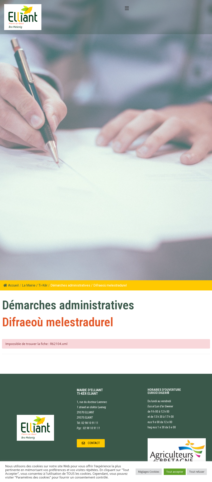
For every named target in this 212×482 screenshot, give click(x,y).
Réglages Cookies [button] (148, 472)
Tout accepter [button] (174, 472)
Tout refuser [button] (196, 472)
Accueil (13, 285)
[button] (91, 443)
